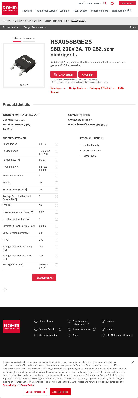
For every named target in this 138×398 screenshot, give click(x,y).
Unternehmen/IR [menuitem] (100, 10)
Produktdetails (10, 27)
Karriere (88, 3)
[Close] (132, 362)
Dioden (18, 20)
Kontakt (97, 3)
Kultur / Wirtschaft (82, 329)
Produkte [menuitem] (27, 10)
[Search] (105, 3)
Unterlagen (56, 88)
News (81, 3)
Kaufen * (88, 74)
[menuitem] (120, 11)
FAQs (121, 88)
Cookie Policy (27, 384)
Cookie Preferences (35, 391)
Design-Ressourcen (33, 27)
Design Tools (76, 88)
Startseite (7, 20)
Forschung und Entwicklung (80, 322)
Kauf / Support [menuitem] (80, 10)
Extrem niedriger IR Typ (55, 20)
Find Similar (44, 277)
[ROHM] (10, 8)
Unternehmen (46, 321)
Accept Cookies (60, 391)
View (25, 84)
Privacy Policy (9, 384)
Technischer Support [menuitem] (46, 10)
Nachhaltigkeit (120, 10)
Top (132, 27)
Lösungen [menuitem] (65, 10)
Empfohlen (83, 115)
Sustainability (46, 334)
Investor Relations (48, 329)
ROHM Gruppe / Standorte (120, 334)
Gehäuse (17, 38)
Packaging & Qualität (101, 88)
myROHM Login (127, 3)
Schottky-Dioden (33, 20)
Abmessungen (29, 38)
